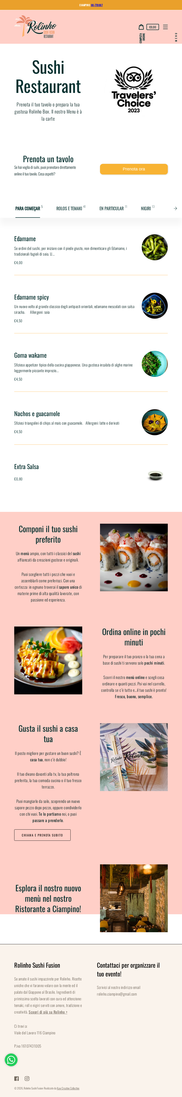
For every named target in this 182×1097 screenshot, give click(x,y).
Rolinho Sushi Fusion (33, 1088)
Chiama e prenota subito (42, 835)
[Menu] (165, 27)
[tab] (29, 208)
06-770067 (97, 5)
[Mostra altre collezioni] (177, 208)
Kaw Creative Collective (68, 1088)
